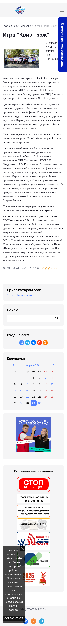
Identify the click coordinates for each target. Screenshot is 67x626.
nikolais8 (21, 268)
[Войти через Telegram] (27, 342)
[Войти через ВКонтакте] (33, 342)
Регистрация (24, 295)
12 (15, 390)
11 (52, 384)
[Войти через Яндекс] (39, 342)
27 (21, 403)
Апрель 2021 (33, 365)
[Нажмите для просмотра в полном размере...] (24, 58)
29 (33, 25)
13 (21, 390)
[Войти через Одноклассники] (45, 342)
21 (27, 396)
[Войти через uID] (21, 342)
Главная (7, 25)
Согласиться (13, 618)
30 (39, 403)
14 (27, 390)
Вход (10, 295)
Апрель (25, 25)
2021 (16, 25)
